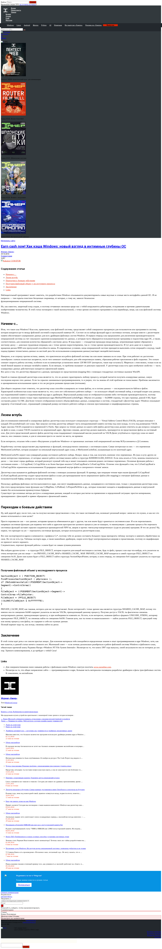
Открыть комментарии (10, 892)
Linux (19, 25)
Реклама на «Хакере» (93, 25)
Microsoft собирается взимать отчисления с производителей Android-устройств (35, 719)
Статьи (14, 703)
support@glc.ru (31, 920)
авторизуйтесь (6, 897)
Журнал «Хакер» (7, 252)
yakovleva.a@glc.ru (29, 922)
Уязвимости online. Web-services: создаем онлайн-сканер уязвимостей (31, 721)
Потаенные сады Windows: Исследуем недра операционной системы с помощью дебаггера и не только (46, 848)
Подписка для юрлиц (154, 933)
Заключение (11, 287)
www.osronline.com (102, 667)
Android (27, 25)
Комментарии (6, 256)
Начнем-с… (11, 274)
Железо (35, 25)
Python (43, 25)
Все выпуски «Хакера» (74, 25)
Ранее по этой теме (13, 727)
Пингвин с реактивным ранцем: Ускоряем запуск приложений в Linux (33, 778)
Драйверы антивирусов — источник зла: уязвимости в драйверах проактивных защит (39, 731)
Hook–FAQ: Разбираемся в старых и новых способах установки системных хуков (37, 837)
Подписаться (24, 885)
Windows (10, 25)
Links (8, 290)
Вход (159, 3)
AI (50, 25)
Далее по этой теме (13, 725)
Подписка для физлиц (154, 931)
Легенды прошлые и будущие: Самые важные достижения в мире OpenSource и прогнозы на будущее (45, 790)
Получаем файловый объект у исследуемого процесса (30, 283)
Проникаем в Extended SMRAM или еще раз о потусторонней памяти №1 (34, 825)
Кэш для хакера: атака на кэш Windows (21, 801)
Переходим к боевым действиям (20, 280)
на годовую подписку (28, 4)
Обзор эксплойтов (13, 742)
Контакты (158, 937)
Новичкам (58, 25)
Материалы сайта (8, 241)
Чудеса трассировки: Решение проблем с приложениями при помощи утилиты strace (38, 766)
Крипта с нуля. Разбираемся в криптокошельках (19, 712)
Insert (25, 947)
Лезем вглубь (12, 277)
